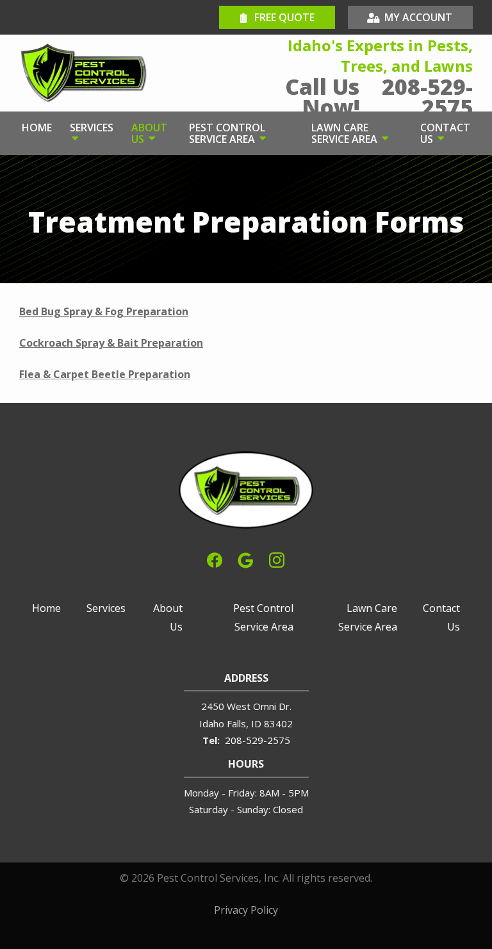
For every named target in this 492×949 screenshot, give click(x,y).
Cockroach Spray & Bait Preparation (111, 343)
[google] (245, 559)
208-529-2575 (257, 740)
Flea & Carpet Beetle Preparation (104, 374)
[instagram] (276, 559)
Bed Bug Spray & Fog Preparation (103, 311)
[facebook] (214, 559)
